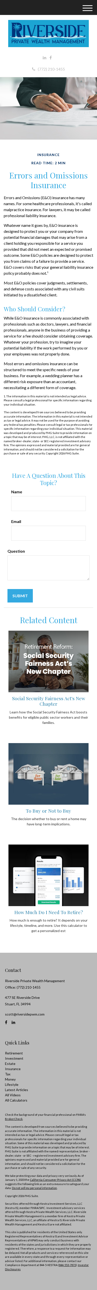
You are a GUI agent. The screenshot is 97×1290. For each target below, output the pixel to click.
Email (16, 521)
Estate (10, 1063)
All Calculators (16, 1100)
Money (10, 1079)
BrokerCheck (14, 1118)
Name (16, 491)
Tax (7, 1074)
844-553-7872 (67, 1265)
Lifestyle (11, 1084)
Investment (14, 1058)
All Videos (13, 1095)
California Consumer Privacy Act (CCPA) (55, 1179)
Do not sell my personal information (34, 1188)
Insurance (13, 1069)
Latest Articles (16, 1090)
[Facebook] (50, 58)
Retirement (14, 1053)
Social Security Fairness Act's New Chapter (48, 701)
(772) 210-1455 (51, 69)
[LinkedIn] (44, 58)
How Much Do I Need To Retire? (48, 912)
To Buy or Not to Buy (48, 811)
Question (16, 551)
